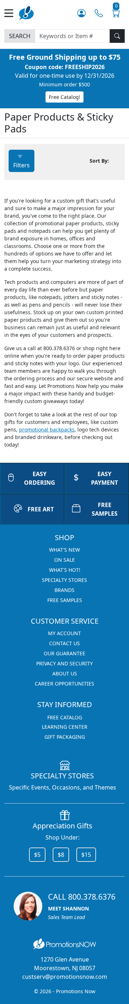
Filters (21, 165)
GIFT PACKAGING (64, 736)
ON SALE (64, 559)
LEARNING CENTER (64, 726)
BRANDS (64, 590)
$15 (86, 855)
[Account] (81, 12)
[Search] (117, 36)
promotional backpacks (47, 429)
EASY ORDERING (39, 478)
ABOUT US (64, 673)
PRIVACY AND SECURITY (64, 663)
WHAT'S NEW (64, 549)
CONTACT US (64, 643)
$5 (37, 855)
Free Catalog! (64, 97)
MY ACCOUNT (64, 633)
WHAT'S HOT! (64, 569)
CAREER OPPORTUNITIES (64, 683)
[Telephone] (99, 12)
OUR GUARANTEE (64, 653)
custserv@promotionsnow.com (64, 977)
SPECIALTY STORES (64, 579)
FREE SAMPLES (105, 509)
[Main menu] (11, 13)
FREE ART (41, 509)
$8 (61, 855)
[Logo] (26, 12)
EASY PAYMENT (104, 478)
